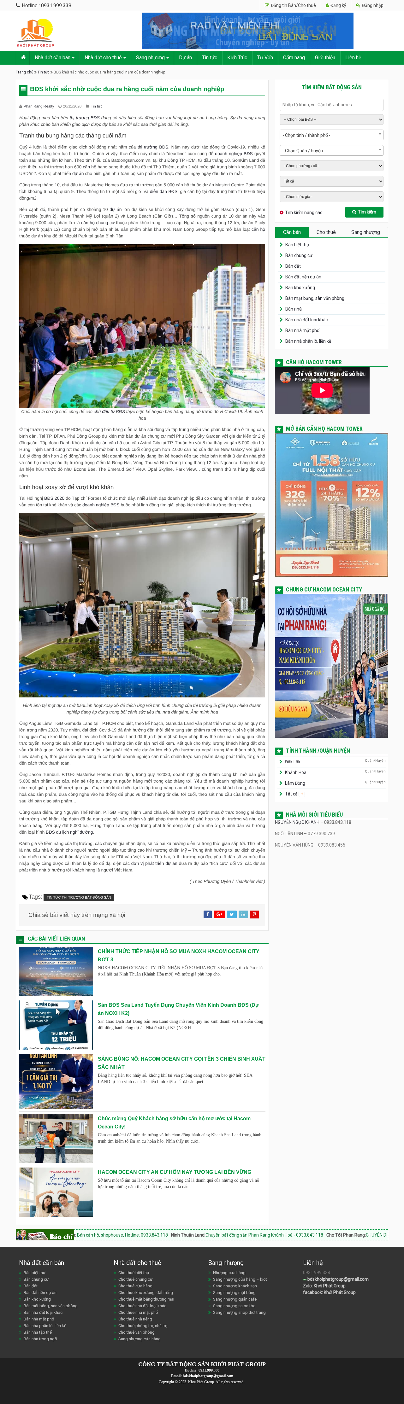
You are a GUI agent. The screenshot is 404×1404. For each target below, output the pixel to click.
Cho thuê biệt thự (133, 1272)
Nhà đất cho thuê (103, 58)
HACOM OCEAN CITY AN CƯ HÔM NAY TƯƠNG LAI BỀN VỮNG (174, 1172)
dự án (78, 173)
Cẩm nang (294, 58)
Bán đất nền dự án (303, 276)
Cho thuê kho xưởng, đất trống (145, 1292)
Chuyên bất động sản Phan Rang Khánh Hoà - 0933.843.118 (194, 1235)
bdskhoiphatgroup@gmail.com (337, 1279)
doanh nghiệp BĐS (234, 153)
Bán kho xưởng (300, 287)
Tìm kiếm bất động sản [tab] (332, 87)
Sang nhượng (150, 58)
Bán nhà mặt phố (302, 330)
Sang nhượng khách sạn (235, 1286)
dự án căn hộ (109, 442)
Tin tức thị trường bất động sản (79, 898)
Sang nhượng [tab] (365, 232)
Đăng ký (338, 5)
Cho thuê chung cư (135, 1279)
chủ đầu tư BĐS (109, 411)
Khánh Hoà (295, 772)
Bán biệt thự (297, 244)
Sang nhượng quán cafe (235, 1299)
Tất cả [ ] (295, 793)
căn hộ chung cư (98, 222)
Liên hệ (353, 58)
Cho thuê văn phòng (136, 1332)
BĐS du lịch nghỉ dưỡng (69, 832)
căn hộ (89, 166)
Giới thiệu (325, 58)
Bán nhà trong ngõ (40, 1339)
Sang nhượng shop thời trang (239, 1312)
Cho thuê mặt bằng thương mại (146, 1299)
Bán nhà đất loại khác (306, 319)
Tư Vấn (265, 58)
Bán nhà (293, 309)
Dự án (185, 58)
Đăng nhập (372, 5)
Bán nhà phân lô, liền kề (308, 341)
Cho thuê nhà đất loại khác (142, 1305)
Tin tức (209, 58)
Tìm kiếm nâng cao (304, 212)
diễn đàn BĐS (163, 191)
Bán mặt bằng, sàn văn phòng (314, 298)
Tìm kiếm (367, 211)
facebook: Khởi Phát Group (329, 1292)
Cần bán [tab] (292, 232)
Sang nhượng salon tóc (234, 1305)
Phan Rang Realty (39, 106)
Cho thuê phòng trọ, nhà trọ (142, 1325)
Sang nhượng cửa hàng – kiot (240, 1279)
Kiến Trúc (237, 58)
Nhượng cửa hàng (229, 1272)
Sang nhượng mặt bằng (234, 1292)
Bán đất (293, 266)
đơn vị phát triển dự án (154, 863)
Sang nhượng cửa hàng (139, 1339)
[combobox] (331, 135)
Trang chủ (24, 72)
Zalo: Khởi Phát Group (324, 1285)
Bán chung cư (298, 255)
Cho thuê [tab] (326, 232)
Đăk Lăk (292, 761)
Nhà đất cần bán (52, 58)
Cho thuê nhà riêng (135, 1319)
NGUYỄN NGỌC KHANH (297, 822)
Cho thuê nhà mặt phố (138, 1312)
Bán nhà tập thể (38, 1332)
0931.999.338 (209, 1370)
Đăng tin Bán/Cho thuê (293, 5)
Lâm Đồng (295, 783)
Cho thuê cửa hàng (135, 1286)
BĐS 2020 (54, 498)
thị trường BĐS (85, 117)
